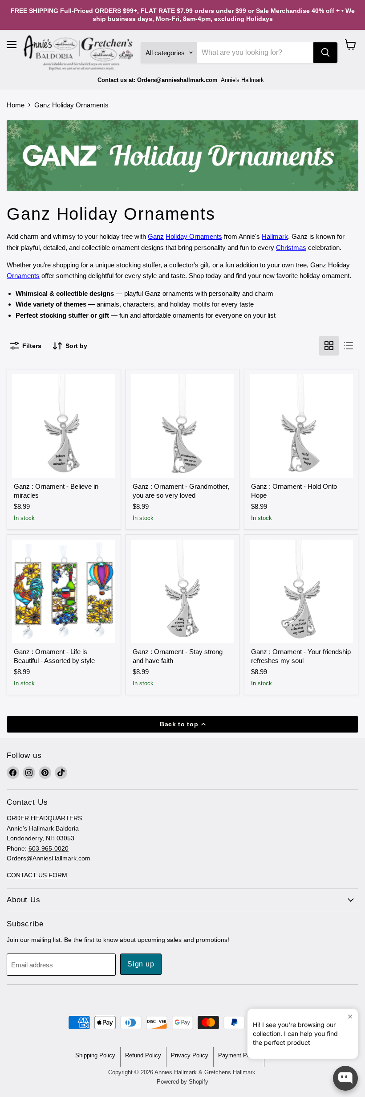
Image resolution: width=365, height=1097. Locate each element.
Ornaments (23, 275)
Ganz (156, 236)
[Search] (325, 52)
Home (15, 105)
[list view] (348, 346)
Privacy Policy (189, 1055)
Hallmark (275, 236)
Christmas (291, 247)
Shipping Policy (95, 1055)
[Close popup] (350, 1016)
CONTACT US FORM (37, 875)
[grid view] (329, 346)
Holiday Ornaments (194, 236)
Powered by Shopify (182, 1081)
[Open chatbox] (345, 1078)
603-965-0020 (48, 848)
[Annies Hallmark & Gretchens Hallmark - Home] (78, 53)
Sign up (140, 964)
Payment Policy (238, 1055)
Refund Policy (143, 1055)
